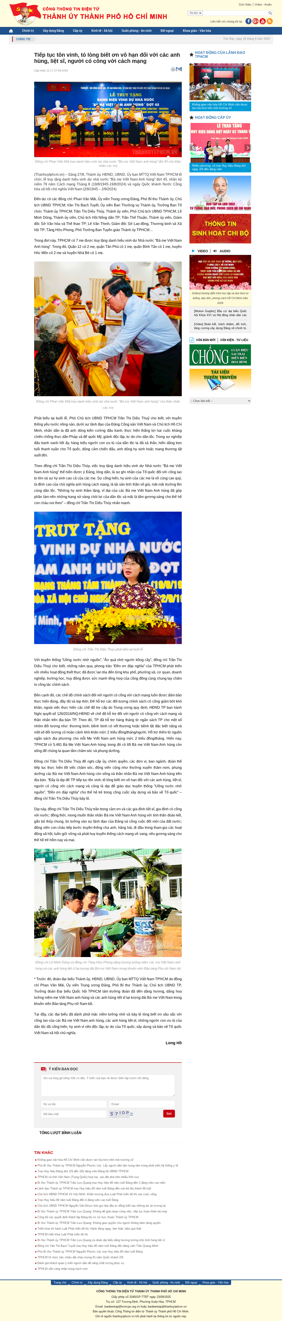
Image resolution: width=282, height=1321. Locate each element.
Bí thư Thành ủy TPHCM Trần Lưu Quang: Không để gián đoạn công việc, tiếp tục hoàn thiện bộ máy (102, 1211)
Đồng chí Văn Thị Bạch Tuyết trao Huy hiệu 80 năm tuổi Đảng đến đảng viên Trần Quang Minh (97, 1246)
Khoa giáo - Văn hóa (197, 30)
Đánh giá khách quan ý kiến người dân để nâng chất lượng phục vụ (80, 1263)
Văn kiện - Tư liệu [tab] (234, 340)
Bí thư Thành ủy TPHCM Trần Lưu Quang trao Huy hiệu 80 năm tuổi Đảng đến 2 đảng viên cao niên (101, 1182)
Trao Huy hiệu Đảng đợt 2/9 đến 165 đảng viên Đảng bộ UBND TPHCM (82, 1171)
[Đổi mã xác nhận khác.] (131, 1114)
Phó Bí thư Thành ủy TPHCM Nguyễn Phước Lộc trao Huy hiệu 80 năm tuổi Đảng (90, 1251)
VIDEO (203, 251)
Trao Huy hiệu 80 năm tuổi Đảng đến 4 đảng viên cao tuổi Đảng (77, 1200)
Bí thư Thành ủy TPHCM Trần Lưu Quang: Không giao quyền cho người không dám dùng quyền (99, 1223)
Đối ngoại (167, 30)
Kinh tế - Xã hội (102, 30)
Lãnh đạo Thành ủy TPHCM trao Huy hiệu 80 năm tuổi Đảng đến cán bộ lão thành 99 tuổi (94, 1188)
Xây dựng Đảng (53, 30)
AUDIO (225, 251)
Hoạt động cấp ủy (213, 117)
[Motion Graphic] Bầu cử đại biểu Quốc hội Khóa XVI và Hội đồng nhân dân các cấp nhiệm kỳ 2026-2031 (220, 313)
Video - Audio (263, 4)
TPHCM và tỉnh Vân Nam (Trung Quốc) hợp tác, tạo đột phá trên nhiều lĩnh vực (88, 1177)
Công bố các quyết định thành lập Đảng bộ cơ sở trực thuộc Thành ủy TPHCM (87, 1217)
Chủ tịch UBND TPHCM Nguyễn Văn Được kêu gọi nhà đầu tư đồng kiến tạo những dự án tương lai (101, 1205)
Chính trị (28, 30)
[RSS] (269, 21)
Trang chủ (60, 1282)
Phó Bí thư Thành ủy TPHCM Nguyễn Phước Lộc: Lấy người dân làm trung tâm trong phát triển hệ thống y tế (107, 1165)
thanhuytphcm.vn (124, 1316)
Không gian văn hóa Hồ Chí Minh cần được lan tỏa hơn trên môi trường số (85, 1159)
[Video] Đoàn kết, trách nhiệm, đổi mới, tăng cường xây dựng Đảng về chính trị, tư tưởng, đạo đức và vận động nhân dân (220, 326)
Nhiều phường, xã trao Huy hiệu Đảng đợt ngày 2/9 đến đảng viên (219, 167)
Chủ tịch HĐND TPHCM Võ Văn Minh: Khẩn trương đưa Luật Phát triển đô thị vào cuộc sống (96, 1194)
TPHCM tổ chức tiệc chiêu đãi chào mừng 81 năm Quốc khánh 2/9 (80, 1257)
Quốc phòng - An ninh (137, 30)
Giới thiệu (245, 4)
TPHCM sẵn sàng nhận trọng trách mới (62, 1268)
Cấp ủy (77, 30)
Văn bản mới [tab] (205, 340)
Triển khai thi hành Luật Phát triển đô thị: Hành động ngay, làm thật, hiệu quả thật (89, 1228)
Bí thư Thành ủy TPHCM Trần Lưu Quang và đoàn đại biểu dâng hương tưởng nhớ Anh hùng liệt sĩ (101, 1240)
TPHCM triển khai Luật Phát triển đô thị (62, 1234)
